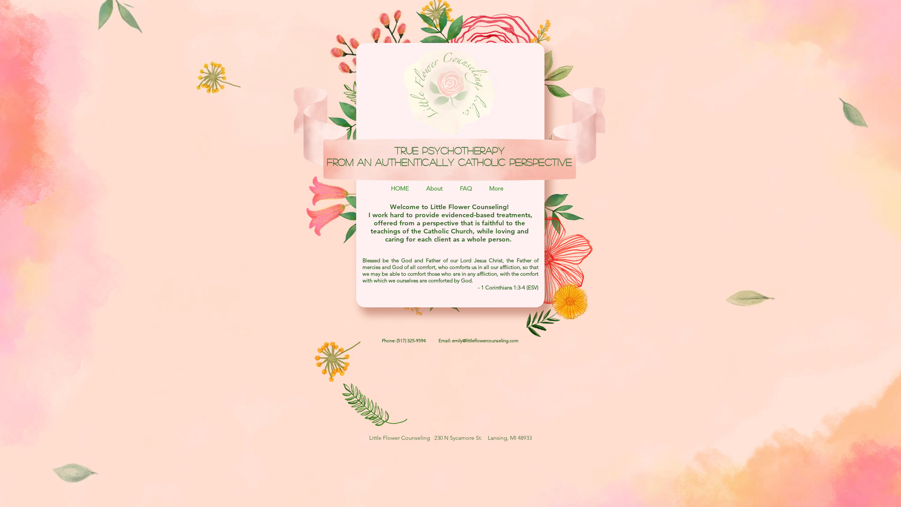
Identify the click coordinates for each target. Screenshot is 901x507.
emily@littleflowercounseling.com (485, 340)
